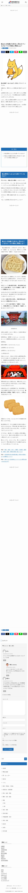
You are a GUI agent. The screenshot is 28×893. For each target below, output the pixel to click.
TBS (2, 871)
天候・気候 (5, 820)
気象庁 (2, 856)
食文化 (6, 48)
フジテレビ (4, 873)
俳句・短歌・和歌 (7, 793)
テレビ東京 (4, 878)
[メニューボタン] (2, 2)
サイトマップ (19, 888)
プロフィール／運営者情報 (11, 888)
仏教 (4, 806)
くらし (4, 782)
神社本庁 (3, 858)
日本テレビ (4, 875)
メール (5, 722)
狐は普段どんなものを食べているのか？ (15, 153)
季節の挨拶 (5, 771)
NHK (2, 870)
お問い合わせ (9, 885)
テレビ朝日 (4, 877)
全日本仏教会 (4, 860)
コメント (5, 699)
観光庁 (2, 855)
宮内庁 (2, 848)
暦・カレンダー (6, 775)
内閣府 (2, 846)
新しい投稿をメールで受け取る (10, 744)
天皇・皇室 (5, 809)
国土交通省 (4, 853)
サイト (4, 728)
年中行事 (5, 831)
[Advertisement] (14, 26)
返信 (4, 660)
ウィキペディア (5, 880)
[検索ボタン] (26, 2)
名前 (4, 717)
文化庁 (2, 851)
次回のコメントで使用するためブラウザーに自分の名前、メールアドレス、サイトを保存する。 (14, 734)
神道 (3, 48)
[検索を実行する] (25, 758)
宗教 (4, 800)
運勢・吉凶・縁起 (7, 796)
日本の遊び (5, 813)
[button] (3, 52)
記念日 (4, 824)
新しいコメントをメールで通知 (10, 740)
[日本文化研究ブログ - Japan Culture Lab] (14, 2)
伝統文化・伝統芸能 (7, 789)
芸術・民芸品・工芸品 (8, 786)
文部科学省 (4, 849)
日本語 (4, 768)
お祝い (4, 827)
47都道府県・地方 (7, 816)
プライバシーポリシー (17, 885)
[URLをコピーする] (25, 52)
